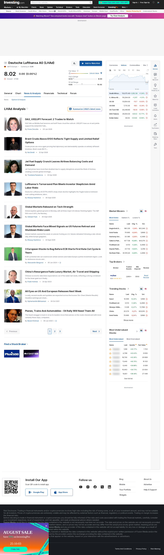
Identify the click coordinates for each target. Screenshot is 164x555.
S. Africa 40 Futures (116, 97)
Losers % (136, 218)
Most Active (113, 218)
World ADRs (62, 11)
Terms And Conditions (123, 549)
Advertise (148, 484)
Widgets (122, 495)
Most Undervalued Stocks (118, 331)
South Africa (32, 11)
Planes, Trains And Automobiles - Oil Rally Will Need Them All (60, 310)
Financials (49, 93)
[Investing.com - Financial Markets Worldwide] (14, 2)
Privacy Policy (141, 549)
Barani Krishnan (33, 321)
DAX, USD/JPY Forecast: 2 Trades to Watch (49, 119)
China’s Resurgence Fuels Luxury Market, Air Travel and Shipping (62, 271)
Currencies (113, 65)
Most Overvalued (133, 339)
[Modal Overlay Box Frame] (24, 539)
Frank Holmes (33, 282)
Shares (8, 11)
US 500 (112, 106)
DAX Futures (114, 114)
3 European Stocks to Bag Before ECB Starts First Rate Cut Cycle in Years (63, 251)
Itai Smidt (31, 152)
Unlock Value (94, 73)
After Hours (43, 11)
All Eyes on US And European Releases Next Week (53, 291)
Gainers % (125, 218)
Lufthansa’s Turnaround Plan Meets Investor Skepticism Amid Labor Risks (60, 186)
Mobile (122, 484)
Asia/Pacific (114, 11)
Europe (94, 11)
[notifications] (153, 2)
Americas (86, 11)
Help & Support (150, 490)
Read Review (146, 277)
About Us (147, 479)
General (8, 93)
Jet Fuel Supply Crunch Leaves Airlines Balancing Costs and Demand (59, 163)
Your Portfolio (125, 490)
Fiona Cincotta (33, 129)
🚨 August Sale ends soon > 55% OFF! (114, 2)
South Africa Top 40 (116, 93)
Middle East (103, 11)
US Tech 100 (114, 110)
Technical (62, 93)
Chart (18, 93)
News (6, 100)
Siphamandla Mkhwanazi (37, 301)
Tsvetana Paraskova (35, 175)
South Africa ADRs (75, 11)
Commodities (135, 65)
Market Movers (117, 211)
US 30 (111, 102)
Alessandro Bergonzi (35, 263)
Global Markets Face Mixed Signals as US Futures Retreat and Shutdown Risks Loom (60, 228)
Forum (73, 93)
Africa (122, 11)
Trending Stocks (117, 288)
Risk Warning (155, 549)
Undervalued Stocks (150, 11)
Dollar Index (113, 118)
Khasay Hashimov (34, 198)
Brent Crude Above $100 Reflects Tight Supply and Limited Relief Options (62, 140)
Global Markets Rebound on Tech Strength (49, 206)
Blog (121, 479)
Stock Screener (99, 7)
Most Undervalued (116, 339)
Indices (123, 65)
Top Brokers (115, 261)
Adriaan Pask (32, 217)
